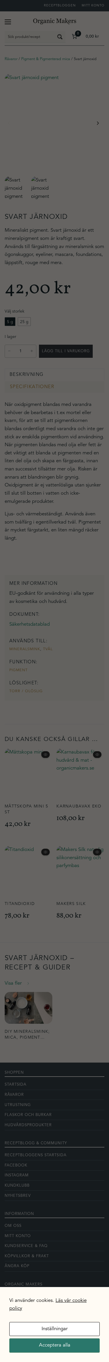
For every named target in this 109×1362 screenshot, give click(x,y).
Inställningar (55, 1328)
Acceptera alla (54, 1345)
